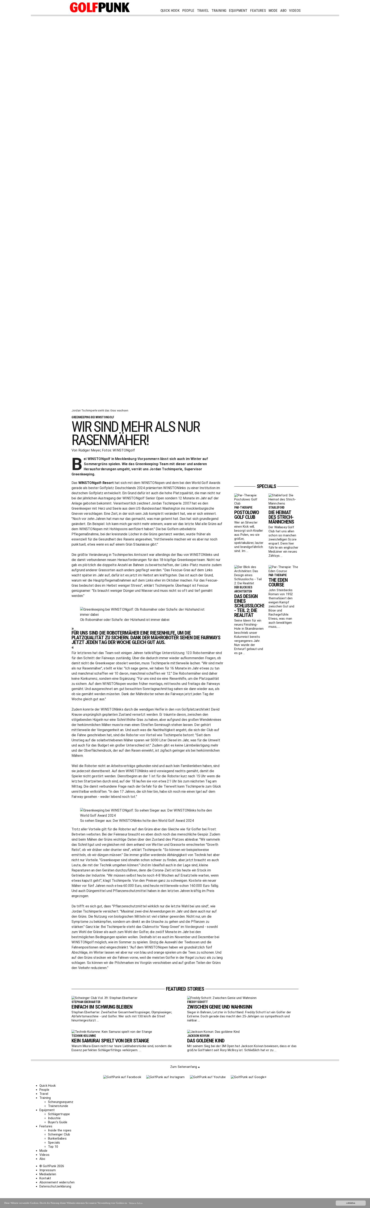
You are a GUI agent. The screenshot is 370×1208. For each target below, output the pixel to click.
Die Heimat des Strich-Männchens (281, 517)
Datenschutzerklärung (55, 1186)
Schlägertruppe (59, 1114)
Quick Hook (170, 10)
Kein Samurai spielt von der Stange (110, 1041)
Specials (54, 1142)
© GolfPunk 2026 (51, 1166)
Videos (295, 10)
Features (258, 10)
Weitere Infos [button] (135, 1203)
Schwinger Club (59, 1134)
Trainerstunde (58, 1106)
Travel (203, 10)
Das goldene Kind (205, 1041)
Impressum (47, 1170)
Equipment (238, 10)
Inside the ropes (60, 1130)
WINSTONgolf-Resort (96, 483)
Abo (283, 10)
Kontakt (45, 1178)
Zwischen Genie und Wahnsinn (219, 1007)
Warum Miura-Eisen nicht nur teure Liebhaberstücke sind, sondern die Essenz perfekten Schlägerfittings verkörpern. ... (122, 1048)
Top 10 (53, 1147)
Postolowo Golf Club (246, 514)
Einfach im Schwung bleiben (102, 1007)
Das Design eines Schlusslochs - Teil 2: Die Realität (249, 605)
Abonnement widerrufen (57, 1182)
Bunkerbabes (57, 1138)
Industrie (54, 1118)
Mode (273, 10)
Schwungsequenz (60, 1102)
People (188, 10)
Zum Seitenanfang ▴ (185, 1067)
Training (219, 10)
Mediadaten (47, 1174)
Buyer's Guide (57, 1122)
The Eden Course (278, 582)
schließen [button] (350, 1203)
